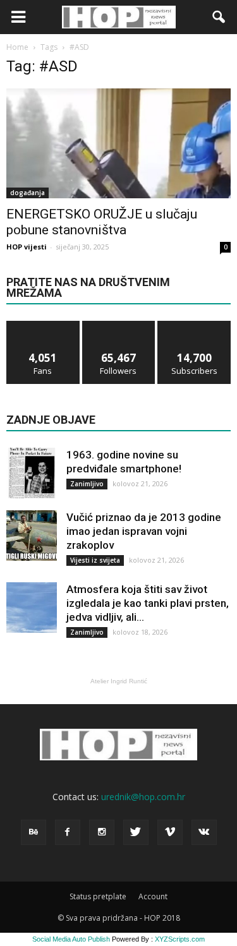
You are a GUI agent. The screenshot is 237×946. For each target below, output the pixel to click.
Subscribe (194, 325)
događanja (27, 192)
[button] (219, 17)
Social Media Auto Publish (71, 939)
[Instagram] (101, 832)
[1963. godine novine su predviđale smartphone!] (31, 473)
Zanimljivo (87, 483)
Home (17, 47)
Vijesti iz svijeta (95, 560)
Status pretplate (98, 896)
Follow (118, 325)
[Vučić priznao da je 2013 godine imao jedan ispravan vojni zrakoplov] (31, 535)
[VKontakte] (204, 832)
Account (152, 896)
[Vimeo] (170, 832)
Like (43, 325)
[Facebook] (67, 832)
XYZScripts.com (180, 939)
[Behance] (33, 832)
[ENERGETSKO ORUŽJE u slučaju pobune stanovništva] (118, 143)
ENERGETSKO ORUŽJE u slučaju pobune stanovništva (101, 222)
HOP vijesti (26, 246)
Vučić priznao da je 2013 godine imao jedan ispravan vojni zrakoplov (143, 531)
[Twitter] (136, 832)
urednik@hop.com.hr (143, 797)
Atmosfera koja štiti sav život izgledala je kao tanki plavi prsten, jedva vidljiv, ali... (147, 603)
